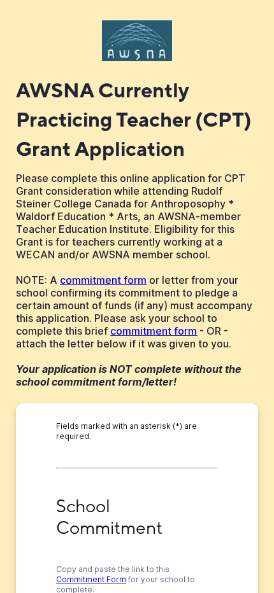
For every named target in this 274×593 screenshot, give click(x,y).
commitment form (103, 280)
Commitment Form (91, 579)
